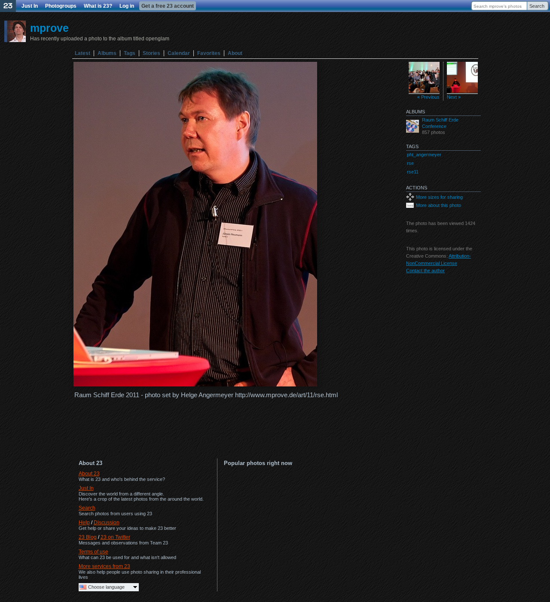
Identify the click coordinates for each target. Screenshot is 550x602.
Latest (82, 53)
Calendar (179, 53)
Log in (126, 6)
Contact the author (425, 270)
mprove (49, 28)
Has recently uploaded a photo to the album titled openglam (99, 39)
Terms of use (93, 552)
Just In (29, 6)
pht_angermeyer (424, 154)
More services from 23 (104, 566)
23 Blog (88, 537)
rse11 (413, 171)
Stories (151, 53)
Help (84, 523)
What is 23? (98, 6)
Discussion (106, 523)
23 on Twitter (115, 537)
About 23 (89, 474)
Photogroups (60, 6)
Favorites (208, 53)
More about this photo (438, 205)
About (235, 53)
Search (536, 6)
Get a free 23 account (167, 6)
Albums (107, 53)
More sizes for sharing (439, 197)
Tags (129, 53)
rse (410, 163)
